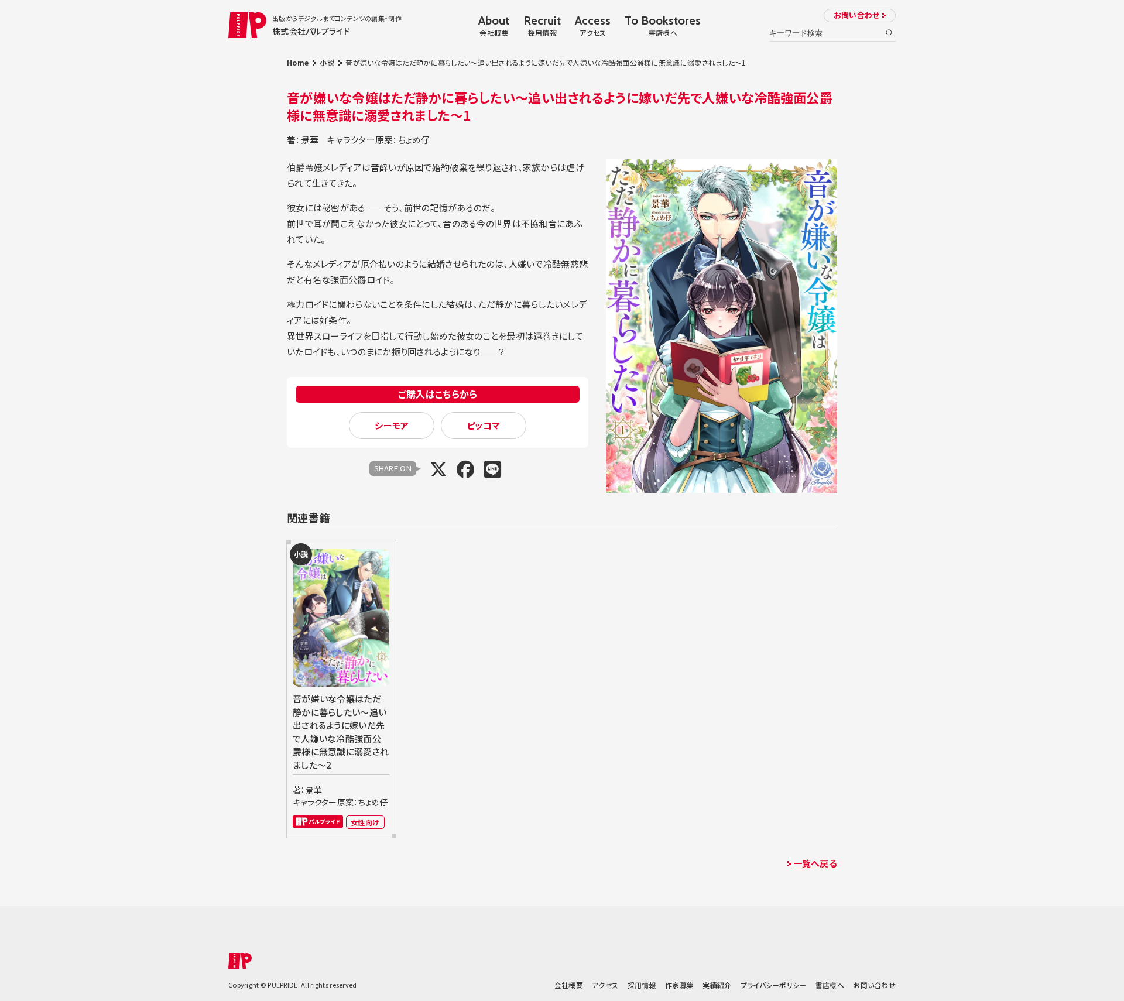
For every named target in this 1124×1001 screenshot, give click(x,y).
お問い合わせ (857, 14)
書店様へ (829, 985)
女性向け (365, 822)
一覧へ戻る (815, 863)
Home (298, 62)
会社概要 (568, 985)
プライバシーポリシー (774, 985)
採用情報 (642, 985)
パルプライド (318, 821)
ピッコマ (483, 425)
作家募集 (679, 985)
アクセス (605, 985)
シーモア (392, 425)
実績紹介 (716, 985)
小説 (327, 62)
